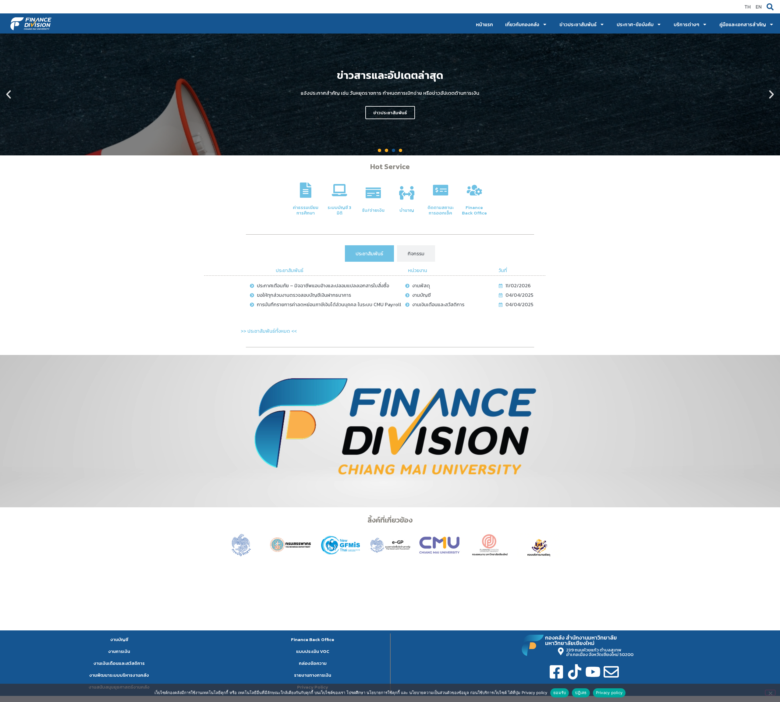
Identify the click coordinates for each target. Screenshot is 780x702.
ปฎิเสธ (581, 692)
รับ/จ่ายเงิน (373, 210)
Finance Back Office (474, 210)
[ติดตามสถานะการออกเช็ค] (440, 190)
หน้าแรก (484, 24)
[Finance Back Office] (474, 190)
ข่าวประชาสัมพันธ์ (578, 24)
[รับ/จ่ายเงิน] (373, 192)
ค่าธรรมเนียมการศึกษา (305, 210)
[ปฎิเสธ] (770, 692)
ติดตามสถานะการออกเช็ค (440, 210)
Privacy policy (609, 692)
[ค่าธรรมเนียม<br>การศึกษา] (305, 190)
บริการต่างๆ (686, 24)
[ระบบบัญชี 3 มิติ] (339, 190)
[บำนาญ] (406, 192)
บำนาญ (406, 210)
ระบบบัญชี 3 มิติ (339, 210)
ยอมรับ (559, 692)
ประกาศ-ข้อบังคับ (635, 24)
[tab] (369, 253)
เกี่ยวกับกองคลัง (522, 24)
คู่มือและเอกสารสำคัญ (742, 24)
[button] (8, 94)
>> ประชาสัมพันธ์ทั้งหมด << (269, 331)
